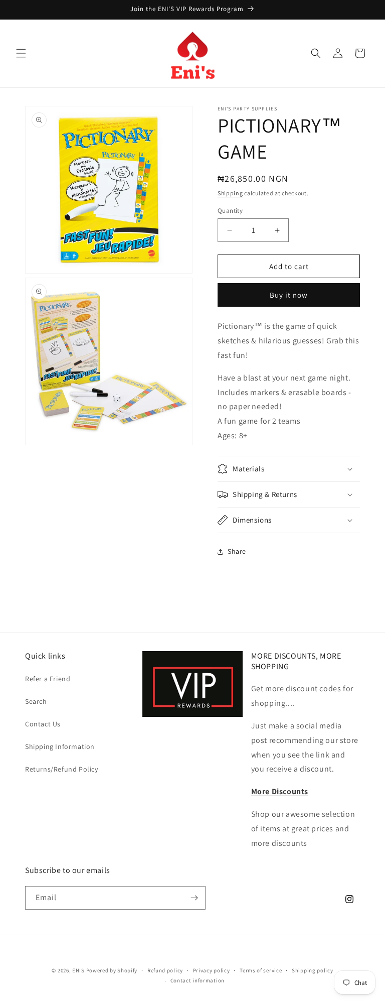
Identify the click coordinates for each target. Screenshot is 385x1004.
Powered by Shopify (112, 970)
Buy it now (289, 295)
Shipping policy (312, 970)
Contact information (197, 980)
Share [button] (237, 551)
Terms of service (261, 970)
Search (36, 701)
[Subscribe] (194, 898)
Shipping (230, 193)
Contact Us (43, 723)
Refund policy (165, 970)
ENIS (78, 970)
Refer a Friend (47, 678)
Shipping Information (60, 746)
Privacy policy (211, 970)
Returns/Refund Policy (61, 769)
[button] (21, 53)
